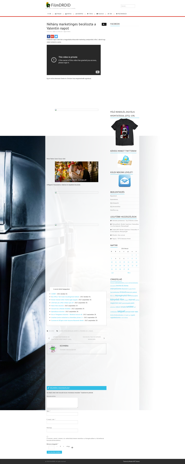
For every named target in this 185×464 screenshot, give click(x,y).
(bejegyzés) (114, 203)
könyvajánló (134, 296)
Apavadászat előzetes (57, 311)
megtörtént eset (116, 303)
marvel (132, 299)
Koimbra (68, 31)
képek (52, 331)
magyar (126, 300)
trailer (58, 14)
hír (50, 14)
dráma (126, 285)
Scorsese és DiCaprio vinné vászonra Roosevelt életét (67, 320)
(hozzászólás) (115, 206)
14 (128, 262)
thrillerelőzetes (118, 315)
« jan (112, 273)
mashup (137, 300)
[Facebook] (48, 36)
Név (49, 411)
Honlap (49, 428)
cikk (110, 14)
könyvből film (117, 299)
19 (120, 266)
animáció (126, 283)
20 (124, 266)
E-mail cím (51, 419)
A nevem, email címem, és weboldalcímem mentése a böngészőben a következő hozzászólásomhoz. (75, 439)
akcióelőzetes (119, 283)
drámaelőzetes (115, 289)
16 (136, 262)
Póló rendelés (122, 14)
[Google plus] (52, 36)
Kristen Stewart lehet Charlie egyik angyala (64, 300)
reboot (118, 307)
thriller (112, 315)
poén (132, 303)
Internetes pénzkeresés (118, 220)
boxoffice (80, 14)
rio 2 (87, 331)
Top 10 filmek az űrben (132, 220)
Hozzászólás (51, 396)
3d (111, 283)
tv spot (126, 315)
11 (116, 262)
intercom (129, 292)
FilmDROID (61, 5)
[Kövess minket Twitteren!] (124, 160)
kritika (69, 14)
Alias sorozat (121, 235)
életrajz (126, 317)
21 (128, 266)
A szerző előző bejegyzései (61, 289)
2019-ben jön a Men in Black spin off (62, 303)
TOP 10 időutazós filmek (124, 238)
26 (120, 269)
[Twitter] (56, 36)
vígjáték (133, 315)
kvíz (114, 295)
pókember (82, 331)
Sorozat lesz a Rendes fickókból (60, 309)
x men (122, 317)
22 (132, 266)
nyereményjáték (126, 303)
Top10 (91, 14)
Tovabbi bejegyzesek (68, 350)
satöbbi (130, 306)
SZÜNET (53, 294)
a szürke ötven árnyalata (65, 331)
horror (134, 289)
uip (129, 315)
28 (128, 269)
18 (116, 266)
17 (111, 266)
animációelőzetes (133, 283)
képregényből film (123, 295)
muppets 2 (76, 331)
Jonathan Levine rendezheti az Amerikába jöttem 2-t (67, 317)
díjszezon (125, 289)
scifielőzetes (113, 312)
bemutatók (113, 285)
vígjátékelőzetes (115, 317)
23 (136, 266)
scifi (135, 307)
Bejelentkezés (114, 199)
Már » (129, 273)
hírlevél (123, 292)
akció (113, 283)
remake (123, 307)
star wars (134, 311)
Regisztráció (113, 196)
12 (120, 262)
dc (122, 286)
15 (132, 262)
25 (116, 269)
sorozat (128, 312)
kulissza (101, 14)
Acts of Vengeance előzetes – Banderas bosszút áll (66, 314)
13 (124, 262)
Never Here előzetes (57, 306)
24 (111, 269)
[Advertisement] (76, 94)
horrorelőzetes (114, 292)
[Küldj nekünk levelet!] (124, 180)
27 (124, 269)
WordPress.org (114, 210)
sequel (91, 331)
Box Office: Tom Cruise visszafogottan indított (65, 297)
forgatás (130, 289)
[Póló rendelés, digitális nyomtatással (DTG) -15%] (124, 132)
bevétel (119, 286)
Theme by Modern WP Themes (131, 461)
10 (111, 262)
